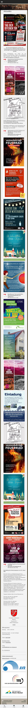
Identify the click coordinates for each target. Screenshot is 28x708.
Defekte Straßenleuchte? (7, 656)
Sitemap (10, 700)
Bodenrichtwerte (5, 658)
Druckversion (6, 700)
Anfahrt (14, 624)
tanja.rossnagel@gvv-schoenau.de (12, 57)
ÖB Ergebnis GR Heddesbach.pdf (14, 566)
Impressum (4, 702)
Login (25, 700)
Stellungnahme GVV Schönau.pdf (14, 134)
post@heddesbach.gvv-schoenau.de (9, 647)
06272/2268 (8, 637)
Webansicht (23, 701)
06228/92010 (8, 642)
